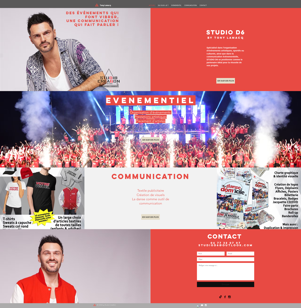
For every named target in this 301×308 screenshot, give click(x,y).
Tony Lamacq (105, 5)
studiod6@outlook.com (225, 245)
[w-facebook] (198, 306)
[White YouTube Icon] (202, 305)
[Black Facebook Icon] (225, 297)
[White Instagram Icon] (205, 305)
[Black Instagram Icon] (229, 297)
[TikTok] (220, 297)
